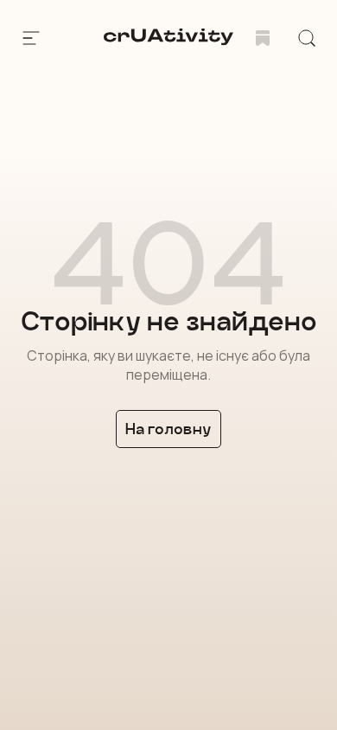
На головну (168, 428)
